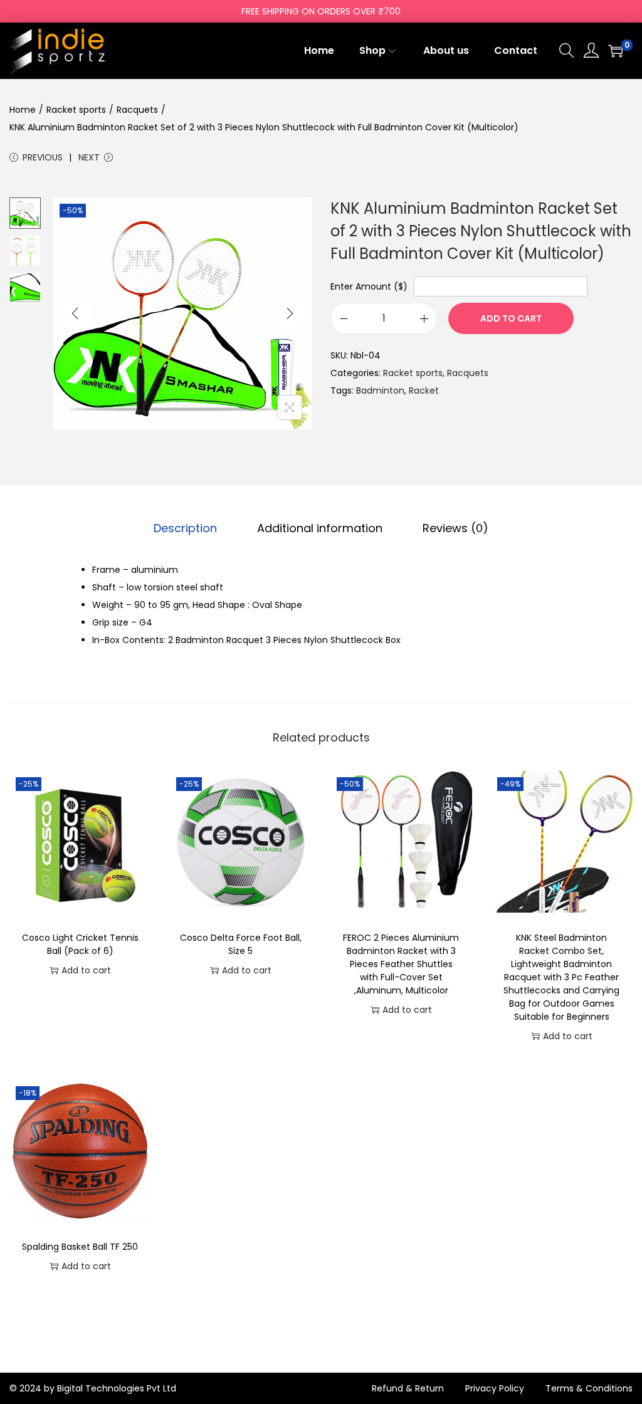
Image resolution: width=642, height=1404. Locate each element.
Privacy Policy (494, 1388)
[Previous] (75, 313)
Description (185, 528)
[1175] (445, 321)
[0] (615, 50)
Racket (424, 390)
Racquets (137, 109)
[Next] (289, 313)
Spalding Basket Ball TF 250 (80, 1246)
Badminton (380, 390)
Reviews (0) (455, 528)
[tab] (185, 528)
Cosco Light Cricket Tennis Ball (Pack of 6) (80, 944)
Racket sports (76, 109)
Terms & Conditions (589, 1388)
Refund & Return (408, 1388)
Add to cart (511, 318)
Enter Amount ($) (369, 286)
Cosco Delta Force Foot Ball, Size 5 (241, 944)
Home (22, 109)
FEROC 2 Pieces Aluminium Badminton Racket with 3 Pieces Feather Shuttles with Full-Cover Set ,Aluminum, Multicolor (401, 964)
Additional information (319, 528)
